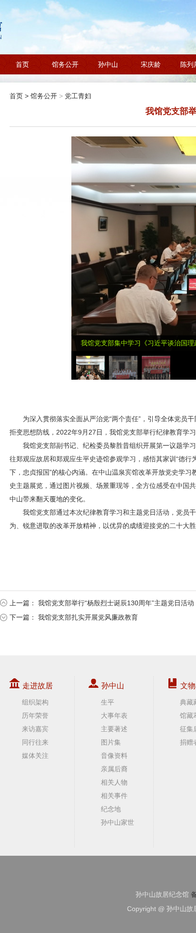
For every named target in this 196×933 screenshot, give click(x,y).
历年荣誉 (35, 715)
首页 (22, 64)
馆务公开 (65, 64)
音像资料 (114, 755)
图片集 (111, 742)
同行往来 (35, 742)
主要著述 (114, 729)
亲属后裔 (114, 769)
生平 (107, 702)
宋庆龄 (151, 64)
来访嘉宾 (35, 729)
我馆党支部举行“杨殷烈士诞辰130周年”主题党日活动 (116, 603)
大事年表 (114, 715)
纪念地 (111, 809)
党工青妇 (78, 96)
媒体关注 (35, 755)
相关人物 (114, 782)
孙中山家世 (117, 822)
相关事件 (114, 795)
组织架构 (35, 702)
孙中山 (108, 64)
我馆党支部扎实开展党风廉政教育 (88, 617)
